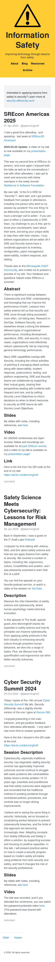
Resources (37, 63)
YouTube (37, 588)
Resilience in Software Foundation (24, 185)
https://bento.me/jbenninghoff (21, 475)
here (25, 425)
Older (6, 937)
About (14, 63)
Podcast (29, 539)
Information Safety (27, 39)
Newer (18, 937)
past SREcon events (34, 446)
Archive (27, 70)
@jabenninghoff (30, 125)
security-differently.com (20, 100)
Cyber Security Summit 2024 (22, 685)
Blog (25, 63)
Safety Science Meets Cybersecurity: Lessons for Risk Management (25, 510)
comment (9, 481)
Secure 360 (43, 712)
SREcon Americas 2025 (26, 117)
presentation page (18, 454)
